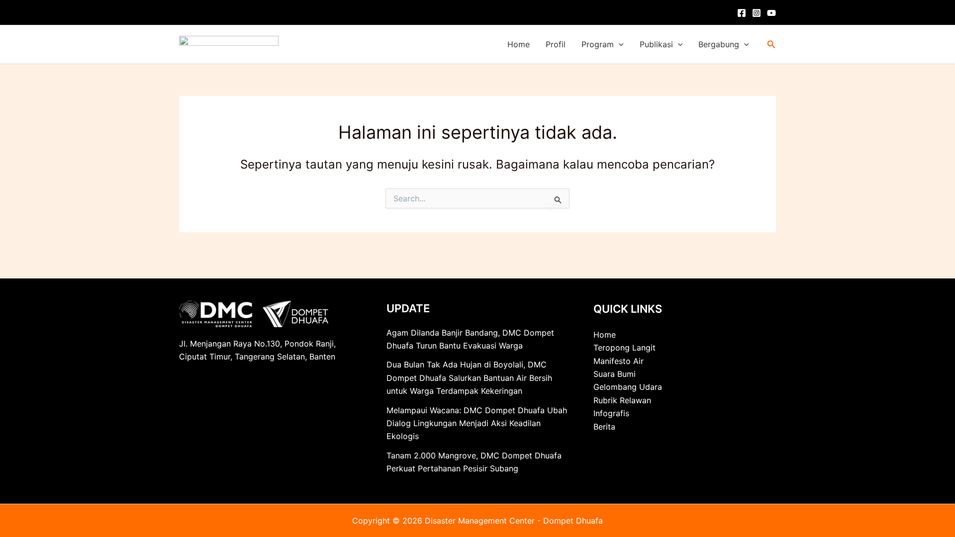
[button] (619, 44)
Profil (556, 44)
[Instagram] (756, 12)
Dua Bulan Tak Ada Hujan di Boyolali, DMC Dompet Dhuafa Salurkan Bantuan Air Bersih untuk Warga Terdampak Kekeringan (469, 377)
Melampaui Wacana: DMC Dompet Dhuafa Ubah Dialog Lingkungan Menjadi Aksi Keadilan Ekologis (476, 423)
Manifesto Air (618, 361)
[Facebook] (741, 12)
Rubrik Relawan (622, 400)
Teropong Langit (624, 348)
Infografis (611, 413)
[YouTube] (771, 12)
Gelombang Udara (627, 387)
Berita (604, 427)
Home (518, 44)
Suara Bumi (614, 374)
